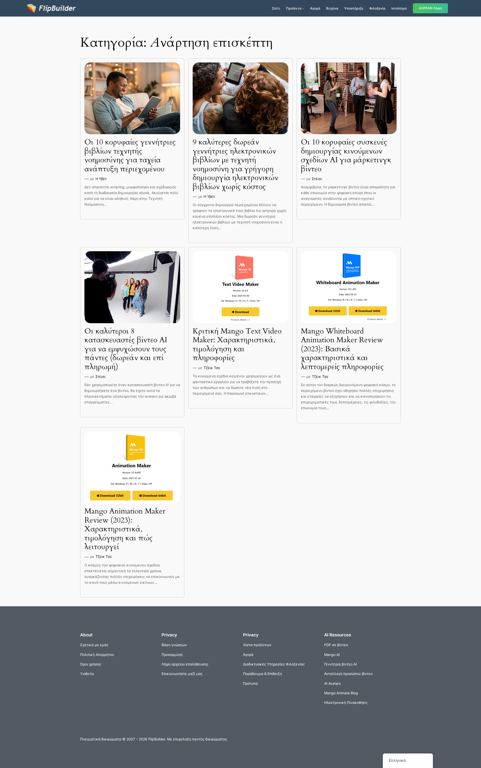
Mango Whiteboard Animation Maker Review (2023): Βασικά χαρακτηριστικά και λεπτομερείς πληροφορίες (342, 349)
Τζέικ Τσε (212, 368)
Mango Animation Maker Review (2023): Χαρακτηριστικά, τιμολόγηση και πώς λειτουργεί (124, 529)
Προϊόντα (293, 8)
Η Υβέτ (101, 179)
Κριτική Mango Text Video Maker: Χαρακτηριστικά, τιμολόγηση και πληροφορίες (237, 345)
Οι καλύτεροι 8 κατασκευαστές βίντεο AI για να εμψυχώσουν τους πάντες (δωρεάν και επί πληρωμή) (125, 349)
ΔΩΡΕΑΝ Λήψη (430, 8)
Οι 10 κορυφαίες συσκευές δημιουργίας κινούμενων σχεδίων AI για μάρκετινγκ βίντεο (346, 156)
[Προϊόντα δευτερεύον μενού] (303, 8)
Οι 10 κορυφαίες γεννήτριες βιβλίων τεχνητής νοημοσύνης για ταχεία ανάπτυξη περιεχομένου (130, 156)
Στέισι (317, 179)
